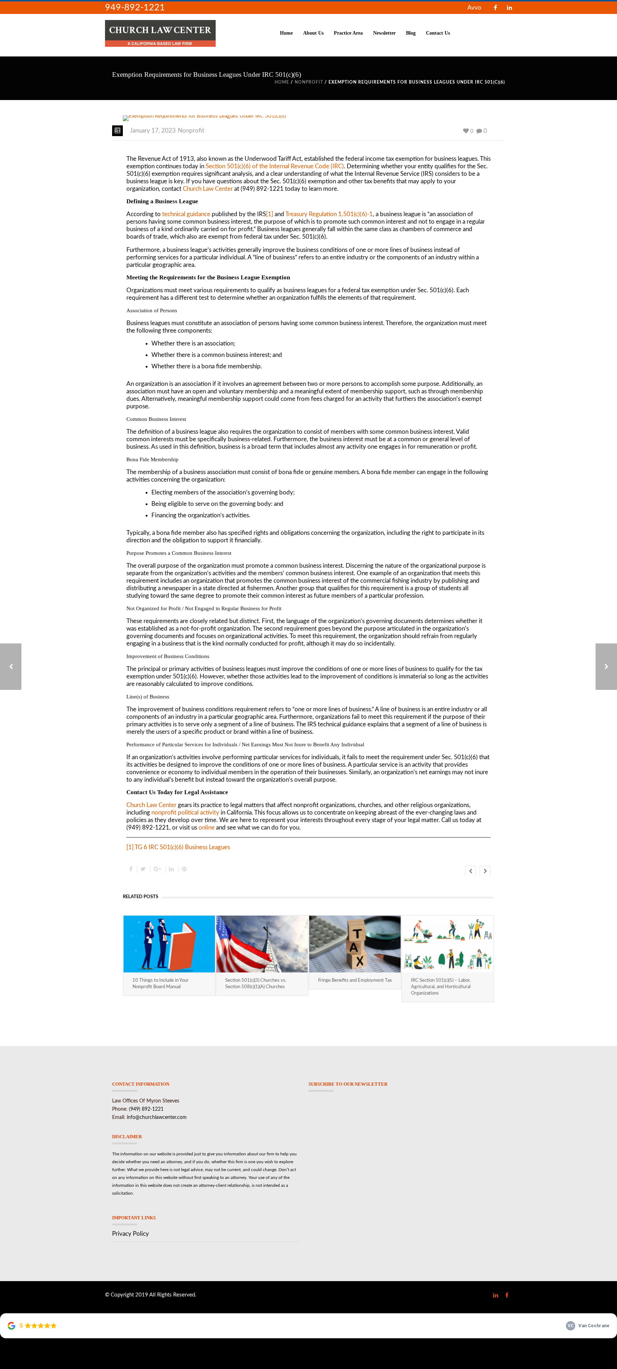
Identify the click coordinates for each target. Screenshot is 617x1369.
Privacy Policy (130, 1234)
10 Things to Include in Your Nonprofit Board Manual (160, 983)
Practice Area (348, 33)
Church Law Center (208, 189)
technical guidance (186, 214)
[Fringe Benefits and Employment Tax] (355, 944)
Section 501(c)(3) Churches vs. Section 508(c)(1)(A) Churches (255, 983)
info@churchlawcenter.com (157, 1117)
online (207, 828)
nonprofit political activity (185, 813)
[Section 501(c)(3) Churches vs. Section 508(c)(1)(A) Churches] (262, 944)
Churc (134, 805)
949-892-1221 (135, 7)
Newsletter (384, 33)
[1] (269, 214)
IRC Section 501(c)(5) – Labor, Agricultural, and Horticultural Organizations (441, 987)
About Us (313, 33)
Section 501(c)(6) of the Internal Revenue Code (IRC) (275, 166)
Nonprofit (309, 82)
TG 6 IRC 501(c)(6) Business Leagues (182, 847)
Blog (411, 33)
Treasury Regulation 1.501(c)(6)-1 (329, 214)
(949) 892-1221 (146, 1109)
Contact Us (438, 33)
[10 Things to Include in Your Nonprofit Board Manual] (169, 944)
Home (286, 33)
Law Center (160, 805)
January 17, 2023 (153, 131)
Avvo (474, 8)
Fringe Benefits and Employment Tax (355, 980)
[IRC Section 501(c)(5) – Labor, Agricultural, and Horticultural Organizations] (447, 944)
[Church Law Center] (160, 33)
